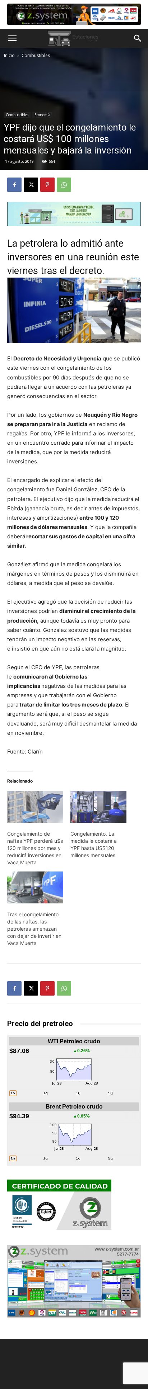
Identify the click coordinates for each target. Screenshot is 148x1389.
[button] (12, 38)
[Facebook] (14, 185)
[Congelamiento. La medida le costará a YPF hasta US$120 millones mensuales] (98, 807)
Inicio (9, 55)
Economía (42, 114)
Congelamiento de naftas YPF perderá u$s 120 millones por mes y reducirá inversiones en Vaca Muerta (35, 848)
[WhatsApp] (64, 185)
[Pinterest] (47, 185)
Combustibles (36, 55)
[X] (31, 185)
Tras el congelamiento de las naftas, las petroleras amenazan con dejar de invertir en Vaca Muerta (34, 928)
